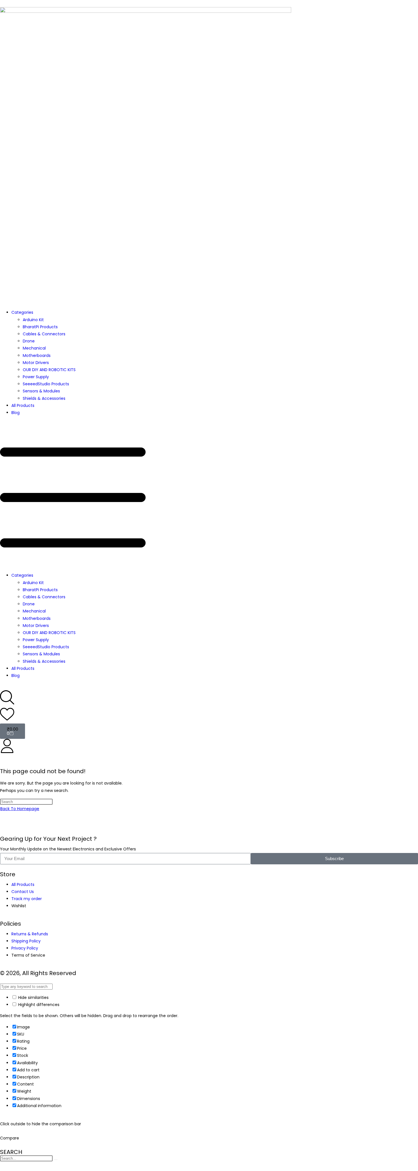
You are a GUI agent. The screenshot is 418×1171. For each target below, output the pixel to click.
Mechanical (34, 348)
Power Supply (36, 377)
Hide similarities (33, 997)
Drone (29, 341)
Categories (22, 312)
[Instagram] (38, 826)
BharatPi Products (40, 327)
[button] (209, 494)
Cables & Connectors (44, 334)
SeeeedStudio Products (46, 384)
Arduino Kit (33, 320)
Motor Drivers (36, 362)
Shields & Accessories (44, 398)
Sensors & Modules (41, 391)
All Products (22, 405)
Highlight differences (38, 1004)
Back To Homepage (19, 809)
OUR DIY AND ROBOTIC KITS (49, 370)
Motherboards (37, 355)
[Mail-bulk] (7, 826)
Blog (15, 412)
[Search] (56, 1159)
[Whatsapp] (22, 826)
